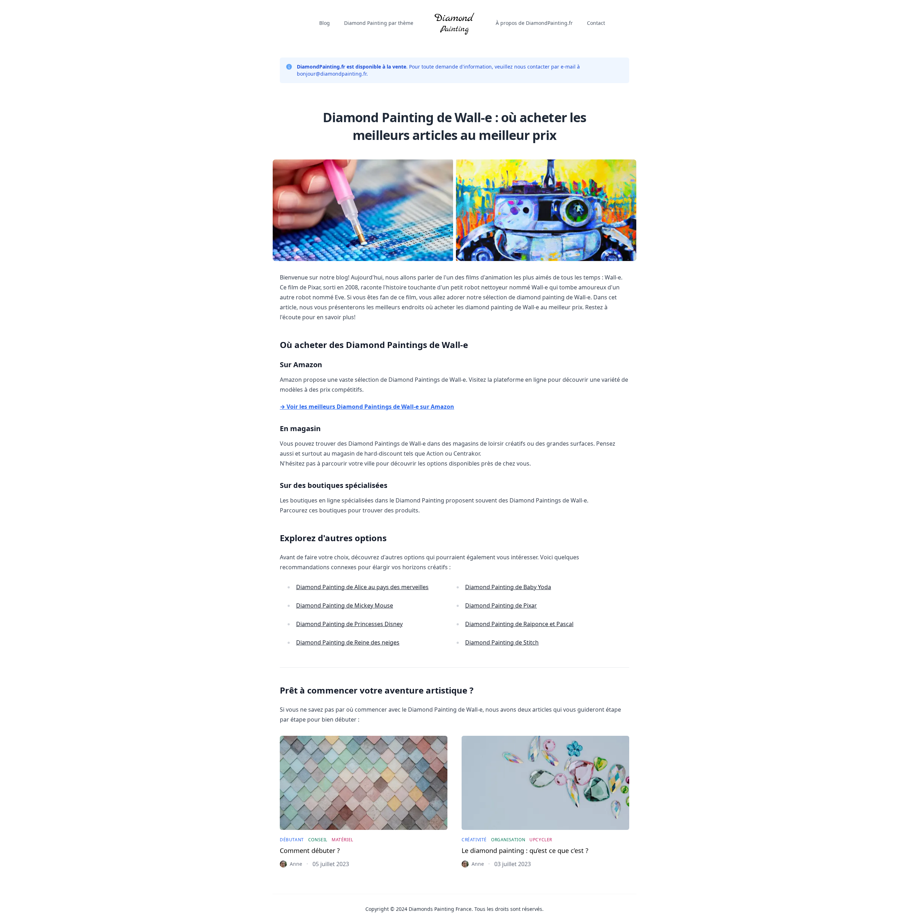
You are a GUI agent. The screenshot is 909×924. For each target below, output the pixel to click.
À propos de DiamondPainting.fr (534, 23)
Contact (596, 23)
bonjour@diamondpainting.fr (331, 73)
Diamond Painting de (362, 587)
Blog (324, 23)
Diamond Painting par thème (378, 23)
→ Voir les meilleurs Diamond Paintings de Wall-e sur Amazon (367, 407)
